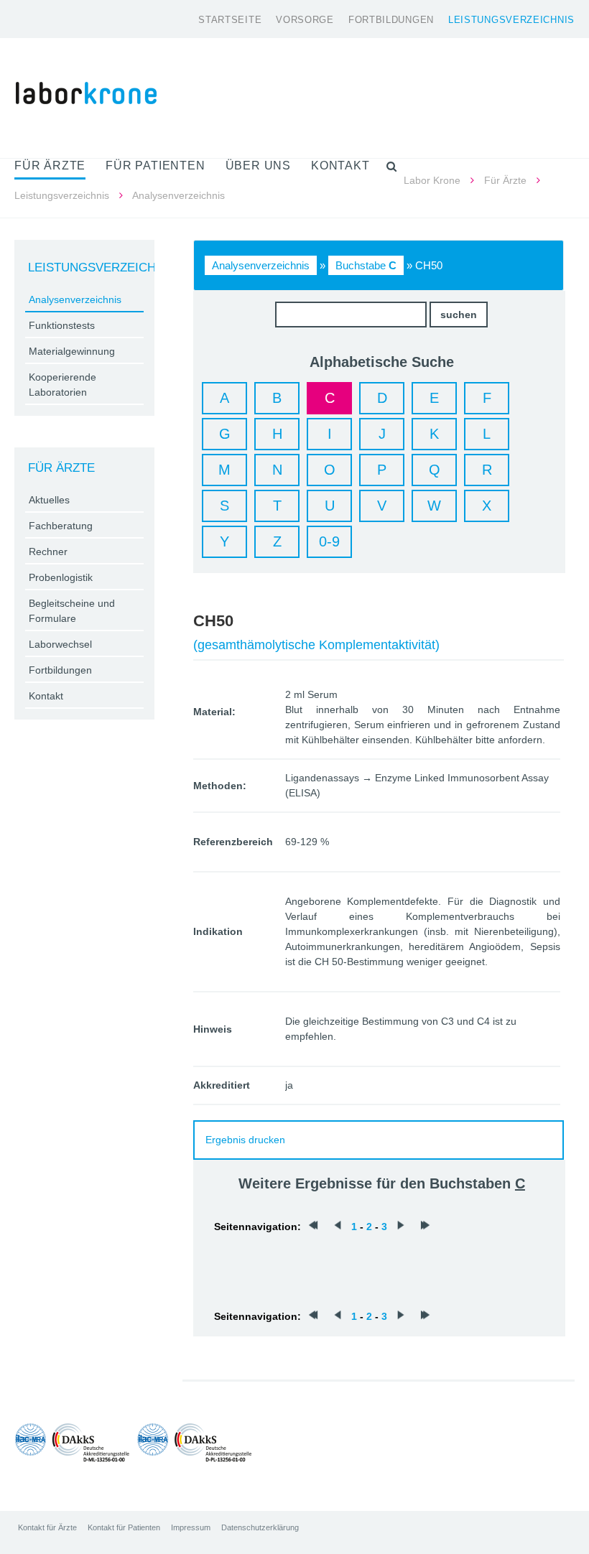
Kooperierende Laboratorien (62, 384)
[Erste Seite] (313, 1226)
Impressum (190, 1527)
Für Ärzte (505, 180)
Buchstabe (365, 265)
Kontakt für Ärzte (47, 1527)
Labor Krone (432, 180)
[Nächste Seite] (401, 1226)
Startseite (229, 19)
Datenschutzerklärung (260, 1527)
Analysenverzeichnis (261, 265)
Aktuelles (49, 500)
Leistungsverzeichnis (511, 19)
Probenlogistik (61, 577)
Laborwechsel (60, 644)
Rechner (48, 551)
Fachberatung (61, 525)
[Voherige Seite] (337, 1226)
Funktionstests (62, 325)
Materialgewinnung (72, 351)
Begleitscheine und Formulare (72, 610)
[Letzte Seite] (425, 1226)
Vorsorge (305, 19)
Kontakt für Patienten (124, 1527)
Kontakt (46, 696)
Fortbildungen (391, 19)
